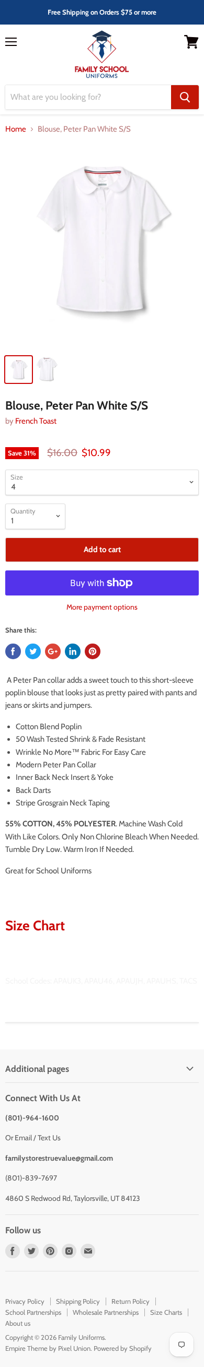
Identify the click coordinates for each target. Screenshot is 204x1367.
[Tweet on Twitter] (33, 651)
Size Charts (166, 1312)
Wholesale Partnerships (106, 1312)
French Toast (35, 421)
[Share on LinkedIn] (73, 651)
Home (15, 129)
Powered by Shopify (123, 1348)
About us (17, 1323)
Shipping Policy (78, 1301)
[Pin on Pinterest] (92, 651)
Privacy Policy (24, 1301)
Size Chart (35, 925)
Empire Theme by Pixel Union (47, 1348)
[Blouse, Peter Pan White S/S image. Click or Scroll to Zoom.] (102, 246)
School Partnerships (33, 1312)
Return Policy (130, 1301)
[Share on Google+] (53, 651)
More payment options (102, 607)
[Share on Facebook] (13, 651)
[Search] (185, 97)
